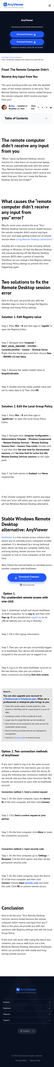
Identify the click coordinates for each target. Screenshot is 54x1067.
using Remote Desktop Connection (33, 239)
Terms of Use (35, 1060)
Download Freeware (25, 34)
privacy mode (19, 737)
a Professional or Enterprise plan (19, 698)
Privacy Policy (21, 1060)
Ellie (13, 106)
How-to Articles (15, 57)
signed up (36, 617)
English (26, 1031)
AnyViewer (5, 57)
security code (31, 882)
